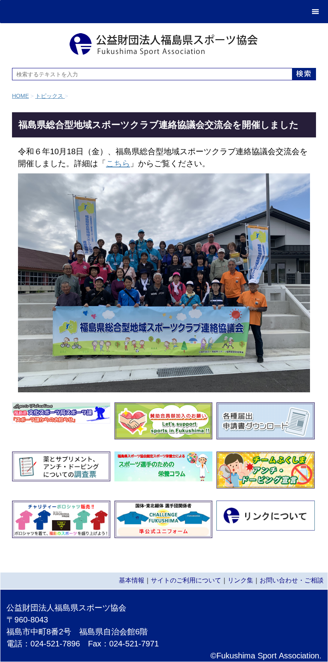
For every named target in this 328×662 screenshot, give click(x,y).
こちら (118, 163)
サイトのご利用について (186, 580)
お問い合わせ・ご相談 (292, 580)
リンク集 (240, 580)
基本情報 (131, 580)
